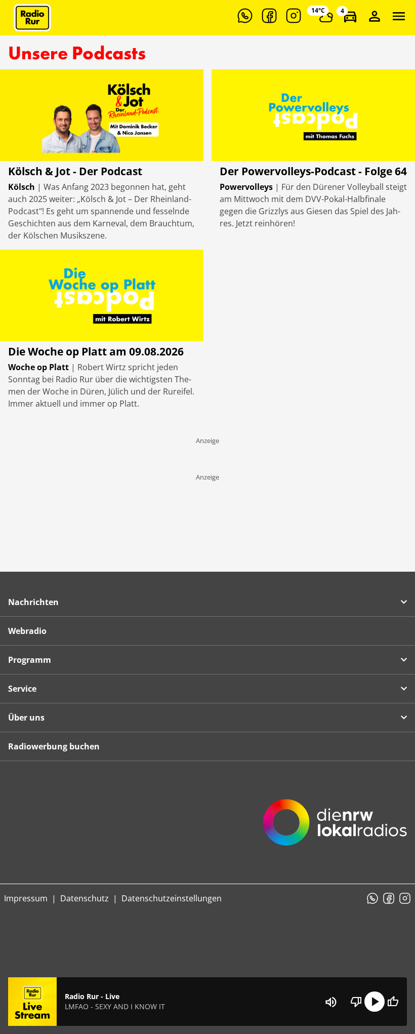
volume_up (331, 1002)
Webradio (27, 631)
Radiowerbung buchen (54, 746)
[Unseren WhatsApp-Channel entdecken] (245, 16)
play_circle (374, 1001)
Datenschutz (84, 898)
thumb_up (393, 1002)
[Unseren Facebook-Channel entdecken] (269, 16)
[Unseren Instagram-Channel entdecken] (293, 16)
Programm (29, 659)
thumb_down (356, 1002)
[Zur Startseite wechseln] (32, 18)
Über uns (26, 717)
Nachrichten (33, 602)
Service (22, 688)
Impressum (26, 898)
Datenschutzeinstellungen (171, 898)
